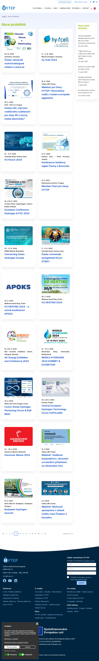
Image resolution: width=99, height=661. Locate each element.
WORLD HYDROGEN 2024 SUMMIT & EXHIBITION (53, 361)
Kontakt (86, 8)
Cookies (70, 611)
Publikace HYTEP (41, 598)
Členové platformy (24, 601)
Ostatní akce (39, 618)
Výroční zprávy (72, 595)
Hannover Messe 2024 (17, 455)
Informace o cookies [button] (11, 639)
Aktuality (47, 592)
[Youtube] (94, 2)
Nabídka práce (65, 8)
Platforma (37, 8)
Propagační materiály (75, 601)
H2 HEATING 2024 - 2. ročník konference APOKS (17, 310)
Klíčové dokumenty (42, 601)
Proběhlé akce (50, 618)
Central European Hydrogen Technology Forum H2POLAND (54, 409)
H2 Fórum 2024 (13, 159)
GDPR (76, 611)
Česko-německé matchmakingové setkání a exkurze (14, 63)
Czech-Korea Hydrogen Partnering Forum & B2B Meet (17, 410)
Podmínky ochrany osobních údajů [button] (16, 642)
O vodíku (47, 8)
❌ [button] (37, 624)
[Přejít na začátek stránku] (3, 533)
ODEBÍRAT (81, 583)
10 (38, 534)
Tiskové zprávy (87, 592)
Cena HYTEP (8, 605)
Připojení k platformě (10, 595)
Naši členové (56, 592)
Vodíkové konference (55, 615)
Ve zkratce (39, 592)
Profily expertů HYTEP (75, 598)
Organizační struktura (11, 598)
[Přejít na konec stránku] (45, 533)
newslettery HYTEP (89, 561)
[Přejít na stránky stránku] (6, 533)
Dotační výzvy (40, 608)
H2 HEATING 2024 (52, 302)
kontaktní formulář (81, 2)
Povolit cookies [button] (12, 647)
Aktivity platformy (9, 601)
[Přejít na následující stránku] (42, 533)
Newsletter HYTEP (42, 595)
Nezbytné (13, 654)
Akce (55, 8)
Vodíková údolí (54, 605)
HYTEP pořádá (40, 615)
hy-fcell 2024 (49, 59)
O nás (5, 592)
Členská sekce (65, 2)
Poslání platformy (14, 592)
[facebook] (91, 2)
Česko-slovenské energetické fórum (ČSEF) (52, 258)
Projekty (82, 608)
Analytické (28, 654)
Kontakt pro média (73, 592)
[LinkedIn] (97, 2)
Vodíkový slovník (41, 605)
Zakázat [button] (27, 647)
